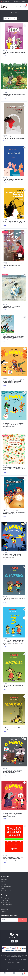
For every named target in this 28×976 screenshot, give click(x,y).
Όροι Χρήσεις (4, 909)
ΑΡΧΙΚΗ (10, 12)
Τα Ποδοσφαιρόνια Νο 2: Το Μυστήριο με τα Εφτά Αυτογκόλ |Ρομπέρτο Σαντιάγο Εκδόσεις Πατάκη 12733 (13, 338)
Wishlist (3, 888)
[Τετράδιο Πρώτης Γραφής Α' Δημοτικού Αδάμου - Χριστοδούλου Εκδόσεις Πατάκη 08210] (14, 449)
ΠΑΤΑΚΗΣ (5, 50)
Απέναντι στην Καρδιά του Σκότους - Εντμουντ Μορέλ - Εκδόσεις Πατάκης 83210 (14, 137)
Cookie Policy (4, 907)
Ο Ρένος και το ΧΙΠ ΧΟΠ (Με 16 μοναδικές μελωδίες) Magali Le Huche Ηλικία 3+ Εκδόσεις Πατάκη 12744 (13, 425)
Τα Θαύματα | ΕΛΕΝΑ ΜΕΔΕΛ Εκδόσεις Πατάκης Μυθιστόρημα (13, 180)
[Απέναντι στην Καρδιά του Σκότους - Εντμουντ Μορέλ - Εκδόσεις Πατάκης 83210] (14, 118)
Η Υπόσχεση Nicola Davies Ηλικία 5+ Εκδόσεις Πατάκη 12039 (12, 307)
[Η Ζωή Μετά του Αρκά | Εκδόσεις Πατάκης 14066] (14, 36)
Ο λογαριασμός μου (6, 886)
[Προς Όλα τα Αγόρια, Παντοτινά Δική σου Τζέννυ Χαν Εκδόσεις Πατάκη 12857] (14, 245)
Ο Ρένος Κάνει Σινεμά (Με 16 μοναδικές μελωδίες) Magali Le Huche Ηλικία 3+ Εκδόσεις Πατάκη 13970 (13, 556)
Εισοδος (3, 881)
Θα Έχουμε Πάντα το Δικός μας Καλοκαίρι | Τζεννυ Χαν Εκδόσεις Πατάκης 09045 (14, 222)
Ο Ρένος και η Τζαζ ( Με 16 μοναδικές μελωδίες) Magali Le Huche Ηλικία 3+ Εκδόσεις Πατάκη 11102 (12, 771)
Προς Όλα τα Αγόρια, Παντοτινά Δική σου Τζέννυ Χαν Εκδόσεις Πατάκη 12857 (13, 264)
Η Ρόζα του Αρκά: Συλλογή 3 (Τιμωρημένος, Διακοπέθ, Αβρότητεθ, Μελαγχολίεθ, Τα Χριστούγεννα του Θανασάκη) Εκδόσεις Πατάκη (14, 642)
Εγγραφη (3, 884)
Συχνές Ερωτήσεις (5, 902)
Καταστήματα (4, 900)
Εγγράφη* (22, 919)
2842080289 (6, 1)
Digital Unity (21, 969)
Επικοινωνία (4, 879)
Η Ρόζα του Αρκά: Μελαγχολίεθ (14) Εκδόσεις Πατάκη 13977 (12, 728)
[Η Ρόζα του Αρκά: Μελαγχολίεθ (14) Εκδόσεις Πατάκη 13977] (14, 709)
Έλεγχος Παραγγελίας (19, 1)
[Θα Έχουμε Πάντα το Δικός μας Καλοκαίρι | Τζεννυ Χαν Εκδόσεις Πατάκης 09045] (14, 203)
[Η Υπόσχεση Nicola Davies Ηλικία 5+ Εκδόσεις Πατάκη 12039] (14, 288)
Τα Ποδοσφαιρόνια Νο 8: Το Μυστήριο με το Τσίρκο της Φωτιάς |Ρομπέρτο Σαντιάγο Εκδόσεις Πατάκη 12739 (14, 512)
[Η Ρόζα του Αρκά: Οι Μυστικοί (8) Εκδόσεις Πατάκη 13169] (14, 580)
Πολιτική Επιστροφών (6, 904)
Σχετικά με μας (5, 898)
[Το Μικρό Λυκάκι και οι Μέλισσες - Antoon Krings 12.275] (14, 76)
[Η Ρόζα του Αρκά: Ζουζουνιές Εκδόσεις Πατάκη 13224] (14, 667)
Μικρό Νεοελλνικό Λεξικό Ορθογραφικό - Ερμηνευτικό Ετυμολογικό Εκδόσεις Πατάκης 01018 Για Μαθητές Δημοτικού (13, 859)
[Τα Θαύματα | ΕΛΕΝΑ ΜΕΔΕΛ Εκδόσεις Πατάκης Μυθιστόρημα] (14, 161)
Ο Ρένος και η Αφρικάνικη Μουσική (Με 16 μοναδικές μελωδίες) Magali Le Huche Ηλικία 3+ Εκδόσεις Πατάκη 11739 (13, 381)
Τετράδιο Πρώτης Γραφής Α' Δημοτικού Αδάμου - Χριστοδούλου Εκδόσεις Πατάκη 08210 (14, 468)
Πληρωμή (3, 911)
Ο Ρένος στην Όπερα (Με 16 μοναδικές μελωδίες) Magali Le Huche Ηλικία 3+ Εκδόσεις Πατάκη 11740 (12, 815)
